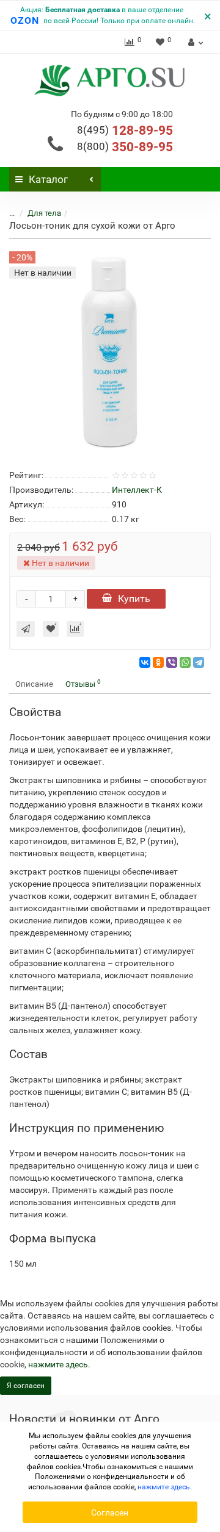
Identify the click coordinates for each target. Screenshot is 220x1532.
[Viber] (171, 662)
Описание (34, 684)
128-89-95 (125, 130)
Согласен (109, 1512)
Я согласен (26, 1385)
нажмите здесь (58, 1364)
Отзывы (83, 683)
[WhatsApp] (185, 662)
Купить (134, 598)
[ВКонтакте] (144, 662)
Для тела (44, 213)
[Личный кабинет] (194, 42)
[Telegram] (198, 662)
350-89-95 (125, 147)
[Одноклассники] (158, 662)
